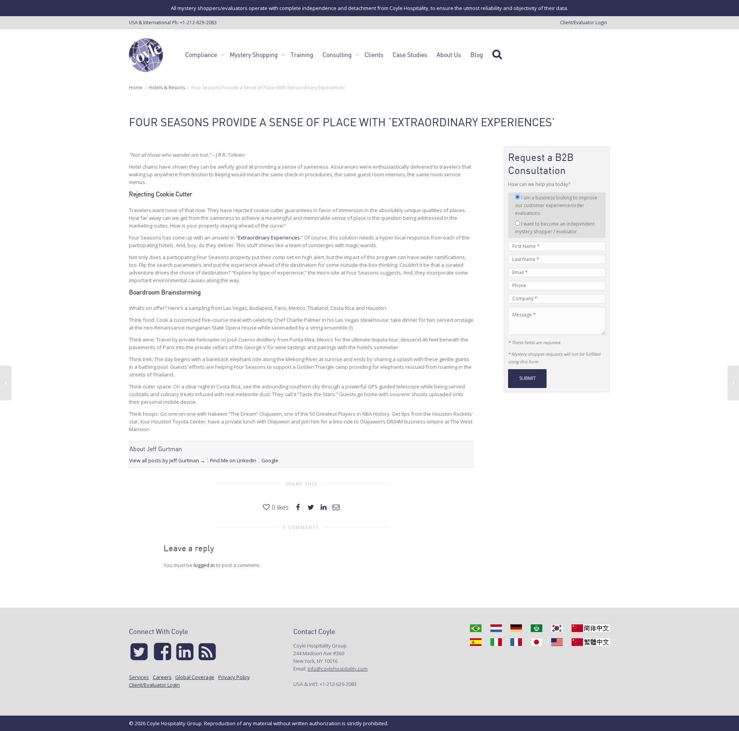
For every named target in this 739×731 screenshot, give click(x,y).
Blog (476, 55)
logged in (204, 565)
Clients (373, 55)
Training (302, 55)
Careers (162, 677)
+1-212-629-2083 (198, 22)
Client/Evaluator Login (583, 22)
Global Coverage (194, 677)
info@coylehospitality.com (338, 668)
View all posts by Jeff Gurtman (167, 460)
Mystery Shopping (254, 55)
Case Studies (410, 55)
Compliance (202, 55)
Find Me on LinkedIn (233, 460)
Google (269, 460)
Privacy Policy (234, 677)
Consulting (338, 55)
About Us (448, 55)
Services (139, 677)
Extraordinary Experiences (269, 237)
